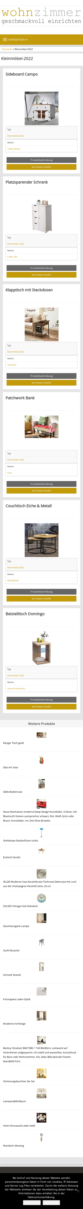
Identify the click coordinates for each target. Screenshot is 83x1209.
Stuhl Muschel (11, 950)
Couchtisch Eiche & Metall (29, 505)
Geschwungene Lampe (16, 926)
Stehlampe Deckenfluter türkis (20, 840)
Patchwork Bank (20, 397)
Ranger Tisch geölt (13, 743)
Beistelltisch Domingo (25, 613)
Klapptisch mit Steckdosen (29, 289)
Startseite (7, 49)
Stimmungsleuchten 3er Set (19, 1081)
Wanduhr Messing (13, 1145)
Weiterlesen (51, 1202)
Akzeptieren (32, 1202)
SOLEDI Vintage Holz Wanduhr (20, 906)
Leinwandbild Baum (14, 1101)
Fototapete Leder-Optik (16, 999)
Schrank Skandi (12, 975)
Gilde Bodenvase (12, 791)
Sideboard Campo (22, 74)
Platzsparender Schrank (27, 182)
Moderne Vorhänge (14, 1023)
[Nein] (78, 1191)
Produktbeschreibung (41, 159)
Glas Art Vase (10, 767)
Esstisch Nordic (11, 857)
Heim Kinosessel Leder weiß (19, 1125)
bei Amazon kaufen (41, 166)
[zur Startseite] (41, 15)
